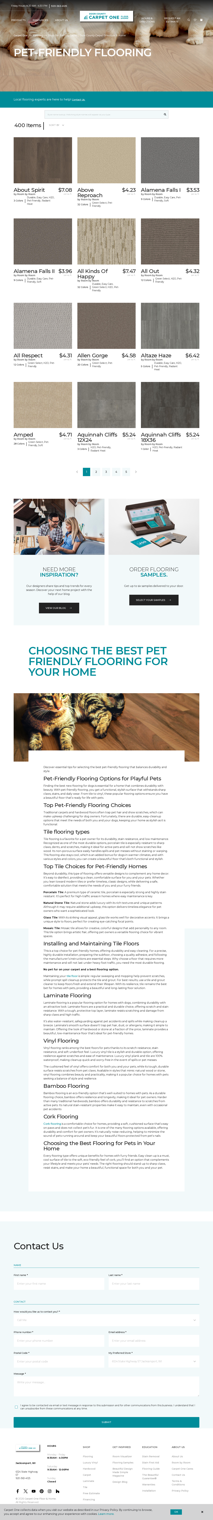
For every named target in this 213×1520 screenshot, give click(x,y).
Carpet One (21, 35)
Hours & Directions (147, 20)
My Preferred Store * (120, 1353)
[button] (189, 20)
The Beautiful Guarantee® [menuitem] (150, 1476)
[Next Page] (136, 472)
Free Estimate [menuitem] (91, 1493)
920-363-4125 (59, 5)
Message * (20, 1374)
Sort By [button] (54, 125)
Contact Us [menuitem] (178, 1474)
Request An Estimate (172, 20)
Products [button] (18, 20)
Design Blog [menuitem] (119, 1481)
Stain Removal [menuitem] (150, 1456)
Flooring (38, 35)
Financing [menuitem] (89, 1499)
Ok (176, 1511)
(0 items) (201, 20)
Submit (106, 1422)
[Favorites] (195, 20)
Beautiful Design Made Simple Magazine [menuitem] (122, 1472)
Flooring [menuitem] (88, 1456)
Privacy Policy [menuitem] (180, 1490)
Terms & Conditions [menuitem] (178, 1483)
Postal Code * (21, 1353)
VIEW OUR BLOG (56, 608)
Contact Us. (78, 99)
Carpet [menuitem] (87, 1474)
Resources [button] (40, 20)
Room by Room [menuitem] (181, 1462)
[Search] (165, 114)
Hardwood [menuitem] (89, 1468)
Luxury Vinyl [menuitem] (90, 1462)
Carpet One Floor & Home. (40, 1498)
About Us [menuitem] (177, 1456)
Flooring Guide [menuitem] (151, 1468)
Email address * (117, 1332)
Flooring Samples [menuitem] (122, 1462)
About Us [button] (61, 20)
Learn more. (106, 1514)
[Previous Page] (77, 472)
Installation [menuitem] (149, 1490)
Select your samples (150, 600)
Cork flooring (52, 1123)
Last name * (115, 1275)
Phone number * (23, 1332)
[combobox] (103, 114)
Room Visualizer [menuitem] (122, 1456)
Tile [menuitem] (85, 1487)
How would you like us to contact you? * (37, 1312)
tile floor (72, 976)
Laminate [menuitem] (88, 1481)
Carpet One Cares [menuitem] (182, 1468)
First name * (21, 1275)
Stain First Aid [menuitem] (150, 1462)
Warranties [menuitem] (148, 1484)
